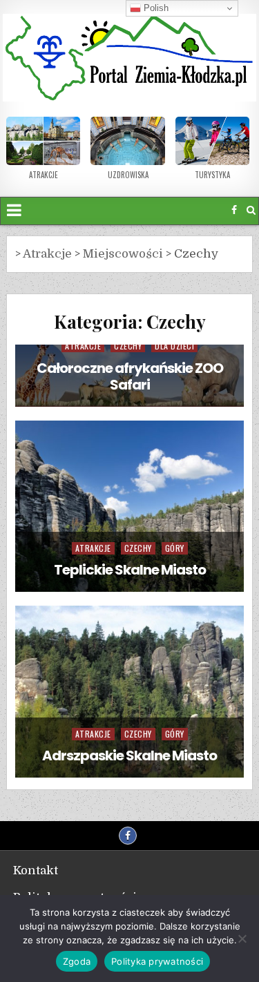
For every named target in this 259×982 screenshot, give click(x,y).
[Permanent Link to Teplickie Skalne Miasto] (129, 507)
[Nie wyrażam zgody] (242, 938)
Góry (174, 548)
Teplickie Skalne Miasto (130, 569)
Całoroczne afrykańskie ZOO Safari (130, 376)
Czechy (128, 346)
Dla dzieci (174, 346)
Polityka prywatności (157, 961)
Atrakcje (83, 346)
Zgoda (76, 961)
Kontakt (35, 870)
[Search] (251, 210)
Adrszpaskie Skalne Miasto (129, 755)
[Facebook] (234, 210)
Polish (155, 8)
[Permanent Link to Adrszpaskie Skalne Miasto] (129, 692)
